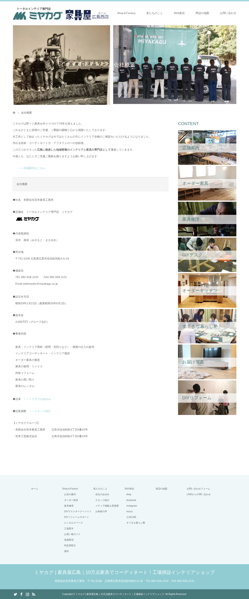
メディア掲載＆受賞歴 (107, 505)
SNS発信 (179, 13)
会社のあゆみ (102, 494)
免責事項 (69, 539)
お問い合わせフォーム (198, 488)
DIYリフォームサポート (76, 517)
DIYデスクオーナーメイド (77, 511)
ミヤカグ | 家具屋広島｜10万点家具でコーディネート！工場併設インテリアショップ (124, 572)
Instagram (27, 594)
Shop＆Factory (126, 13)
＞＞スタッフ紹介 (40, 411)
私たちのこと (154, 13)
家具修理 (69, 505)
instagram (131, 505)
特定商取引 (70, 545)
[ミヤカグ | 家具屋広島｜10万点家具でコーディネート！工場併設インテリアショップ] (61, 13)
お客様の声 (101, 511)
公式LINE (131, 517)
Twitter (15, 594)
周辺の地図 (202, 13)
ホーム (102, 13)
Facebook (21, 594)
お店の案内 (70, 494)
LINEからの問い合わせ (199, 494)
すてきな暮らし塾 (135, 522)
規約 (66, 551)
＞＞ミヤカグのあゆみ (37, 399)
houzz (129, 511)
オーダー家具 (71, 500)
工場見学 (69, 528)
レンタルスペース (73, 522)
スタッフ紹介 (102, 500)
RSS (33, 594)
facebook (131, 500)
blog (128, 494)
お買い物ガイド (72, 534)
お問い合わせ (228, 13)
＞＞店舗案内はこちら (30, 168)
